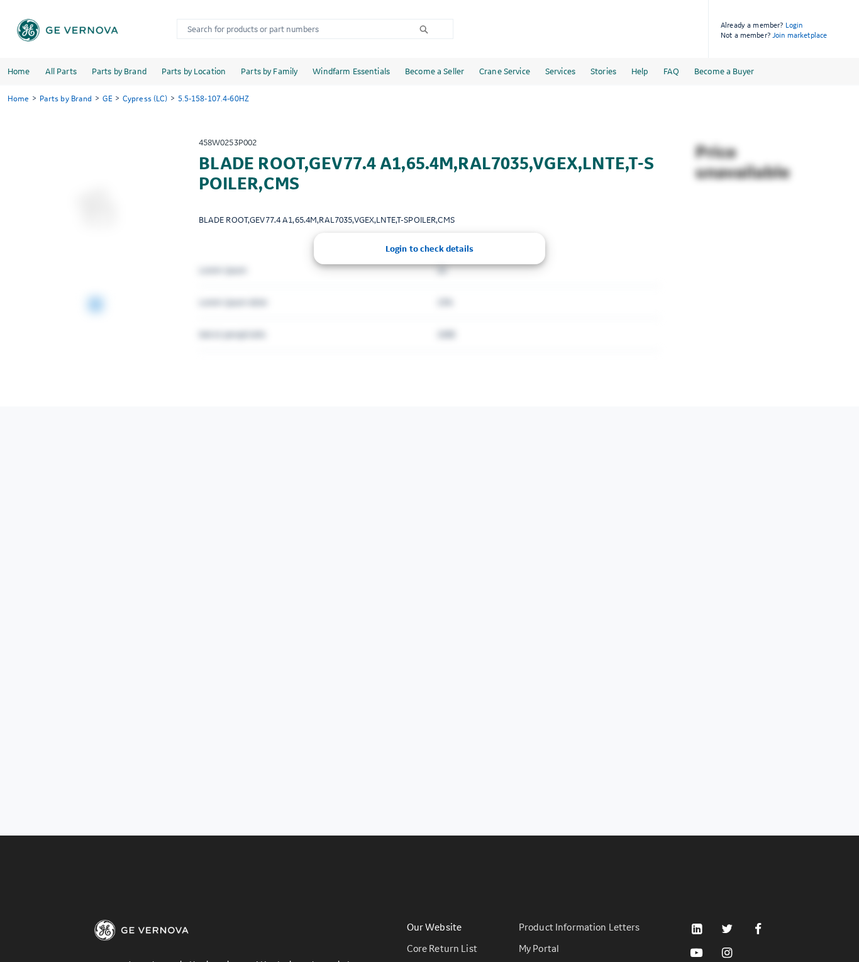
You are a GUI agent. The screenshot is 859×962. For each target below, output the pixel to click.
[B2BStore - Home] (67, 30)
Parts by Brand (119, 71)
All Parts (61, 71)
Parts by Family (269, 71)
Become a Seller (434, 71)
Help (639, 71)
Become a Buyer (724, 71)
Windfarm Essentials (351, 71)
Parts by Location (194, 71)
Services (560, 71)
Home (19, 71)
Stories (603, 71)
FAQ (671, 71)
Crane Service (504, 71)
